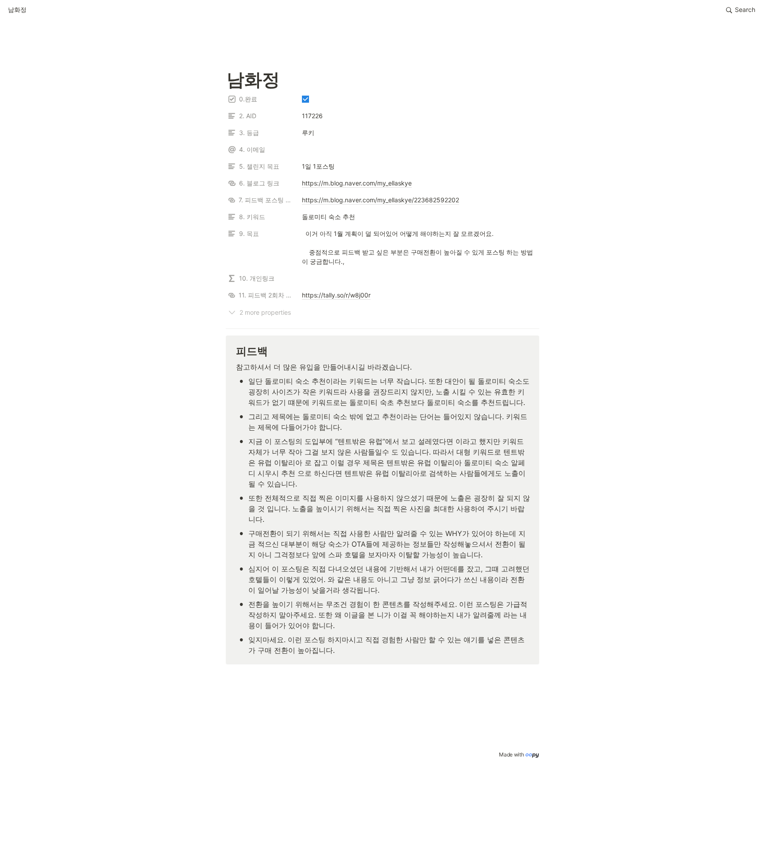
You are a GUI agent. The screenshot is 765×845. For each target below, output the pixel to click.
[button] (17, 10)
